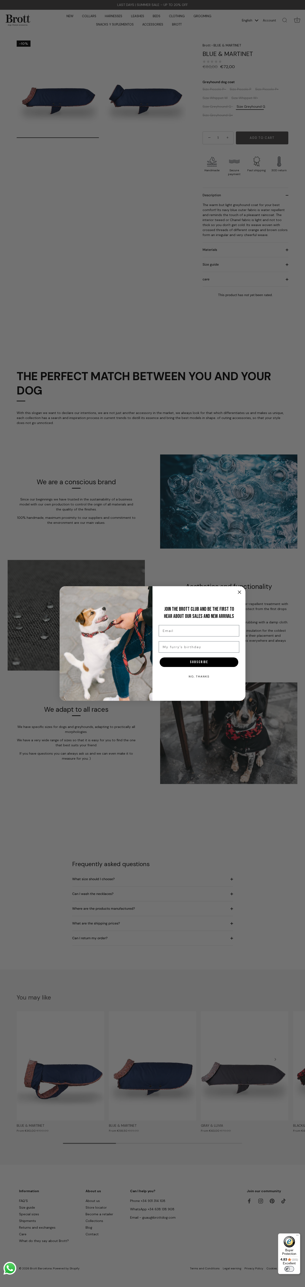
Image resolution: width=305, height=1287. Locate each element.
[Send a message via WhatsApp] (9, 1268)
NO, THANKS (199, 676)
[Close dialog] (239, 592)
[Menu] (297, 1236)
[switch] (289, 1269)
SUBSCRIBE (199, 662)
